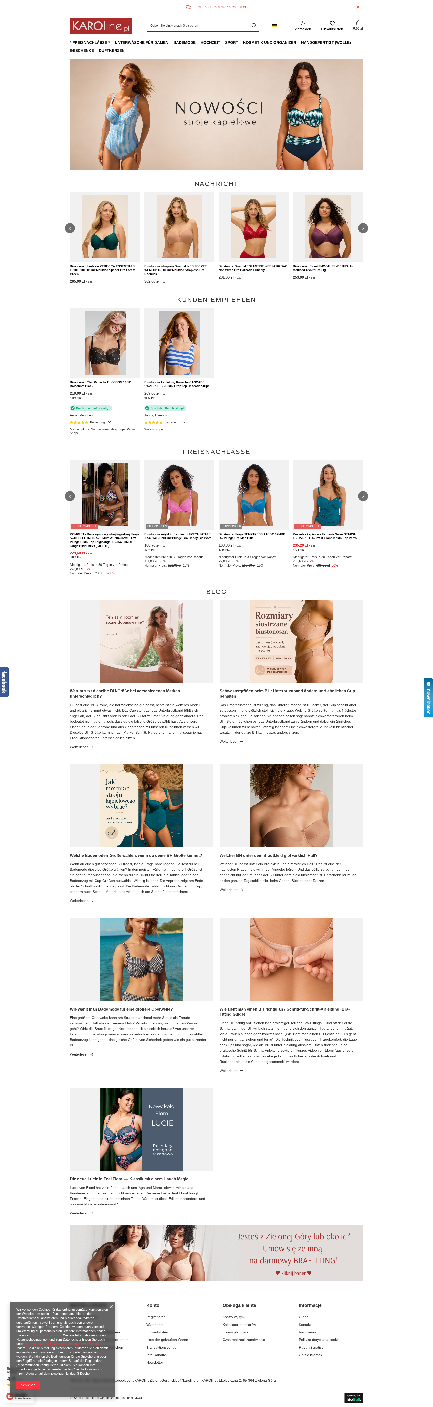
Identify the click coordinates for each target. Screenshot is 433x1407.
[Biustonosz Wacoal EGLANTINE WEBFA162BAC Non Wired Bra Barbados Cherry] (254, 227)
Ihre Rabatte (156, 1355)
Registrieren (156, 1317)
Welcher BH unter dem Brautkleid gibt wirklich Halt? (269, 855)
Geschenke (82, 50)
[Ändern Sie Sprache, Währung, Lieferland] (276, 25)
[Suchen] (253, 25)
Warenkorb (155, 1325)
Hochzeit (210, 42)
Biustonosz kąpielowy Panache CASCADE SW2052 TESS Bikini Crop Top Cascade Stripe (177, 384)
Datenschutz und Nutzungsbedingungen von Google (62, 1344)
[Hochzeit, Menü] (222, 42)
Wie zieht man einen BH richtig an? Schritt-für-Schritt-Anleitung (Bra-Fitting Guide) (285, 1012)
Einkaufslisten (157, 1332)
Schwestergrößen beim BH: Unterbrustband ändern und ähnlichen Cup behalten (287, 693)
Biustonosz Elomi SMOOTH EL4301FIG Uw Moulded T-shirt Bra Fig (323, 268)
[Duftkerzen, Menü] (127, 50)
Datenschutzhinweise (45, 1335)
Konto (152, 1305)
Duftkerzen (112, 50)
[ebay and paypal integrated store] (353, 1398)
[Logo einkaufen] (101, 26)
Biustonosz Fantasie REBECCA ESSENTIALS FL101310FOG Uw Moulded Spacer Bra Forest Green (102, 270)
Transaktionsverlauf (161, 1347)
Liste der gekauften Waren (167, 1340)
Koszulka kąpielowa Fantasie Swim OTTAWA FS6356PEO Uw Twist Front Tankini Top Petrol (325, 536)
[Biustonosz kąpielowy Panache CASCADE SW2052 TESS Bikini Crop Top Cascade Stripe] (179, 343)
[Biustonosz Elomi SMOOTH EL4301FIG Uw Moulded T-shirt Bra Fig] (328, 227)
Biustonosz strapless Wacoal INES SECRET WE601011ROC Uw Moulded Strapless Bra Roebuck (175, 270)
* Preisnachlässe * (90, 42)
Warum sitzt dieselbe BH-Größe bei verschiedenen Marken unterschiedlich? (125, 693)
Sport (231, 42)
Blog (216, 592)
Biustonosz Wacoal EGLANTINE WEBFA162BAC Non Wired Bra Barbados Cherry (253, 268)
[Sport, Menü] (240, 42)
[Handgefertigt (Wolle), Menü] (353, 42)
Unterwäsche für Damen (141, 42)
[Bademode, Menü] (198, 42)
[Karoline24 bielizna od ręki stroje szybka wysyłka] (225, 114)
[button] (363, 115)
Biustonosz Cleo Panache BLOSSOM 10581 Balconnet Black (101, 384)
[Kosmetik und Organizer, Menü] (298, 42)
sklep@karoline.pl (185, 1380)
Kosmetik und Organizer (269, 42)
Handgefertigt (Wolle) (326, 42)
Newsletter (154, 1362)
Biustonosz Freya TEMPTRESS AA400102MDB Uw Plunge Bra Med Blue (252, 536)
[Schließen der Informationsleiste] (357, 7)
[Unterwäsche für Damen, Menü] (171, 42)
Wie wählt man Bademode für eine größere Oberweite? (121, 1009)
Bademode (184, 42)
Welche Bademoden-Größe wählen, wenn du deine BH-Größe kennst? (136, 855)
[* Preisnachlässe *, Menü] (112, 42)
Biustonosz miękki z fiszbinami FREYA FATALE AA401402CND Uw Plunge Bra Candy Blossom (177, 536)
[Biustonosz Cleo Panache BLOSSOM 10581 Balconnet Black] (105, 343)
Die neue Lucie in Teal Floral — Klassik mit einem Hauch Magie (129, 1179)
